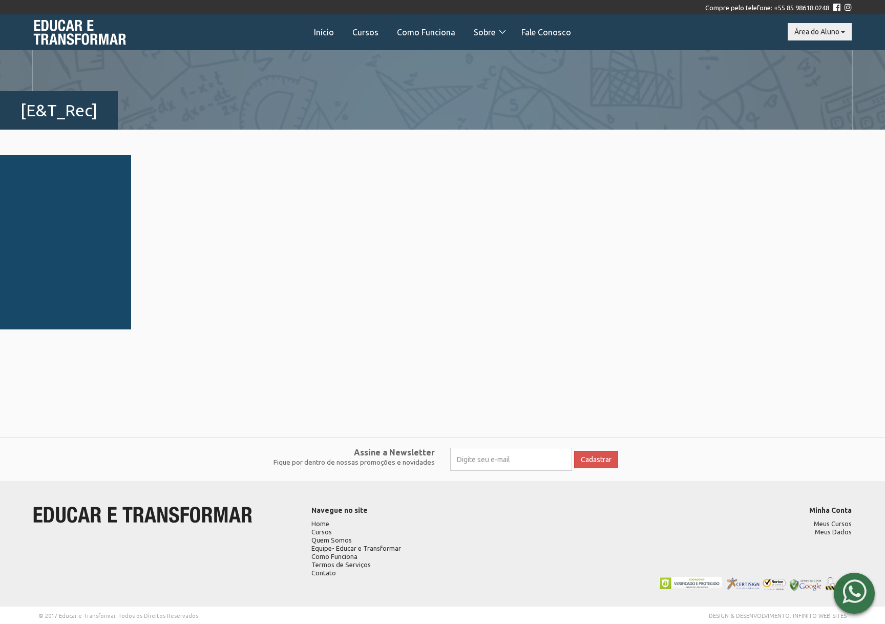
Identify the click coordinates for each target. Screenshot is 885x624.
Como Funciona (426, 32)
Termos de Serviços (341, 564)
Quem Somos (331, 540)
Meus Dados (833, 531)
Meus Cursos (833, 523)
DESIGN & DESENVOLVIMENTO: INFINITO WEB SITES (778, 616)
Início (324, 32)
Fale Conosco (546, 32)
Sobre (484, 32)
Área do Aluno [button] (817, 32)
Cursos (365, 32)
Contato (323, 572)
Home (320, 523)
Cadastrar (596, 459)
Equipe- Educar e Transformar (356, 548)
